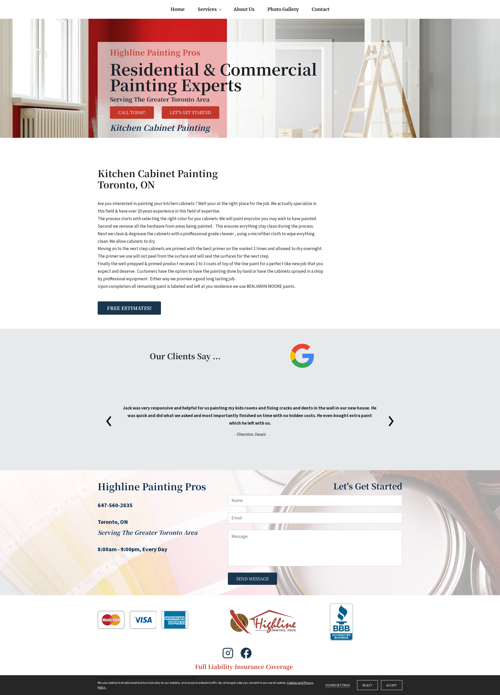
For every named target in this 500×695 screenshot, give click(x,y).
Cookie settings (337, 685)
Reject (367, 685)
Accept (391, 685)
